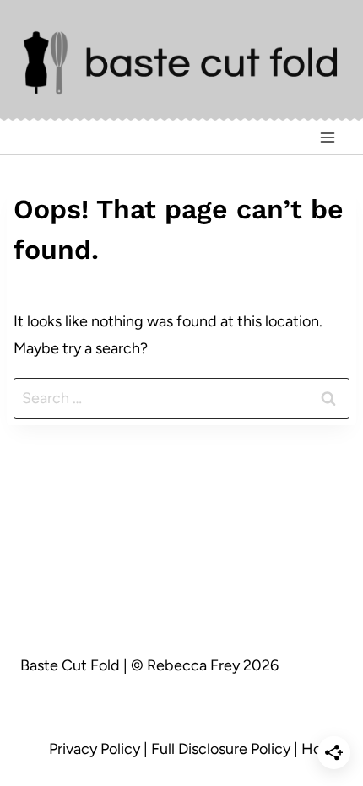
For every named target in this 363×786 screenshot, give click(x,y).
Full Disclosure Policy (220, 749)
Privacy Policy (94, 749)
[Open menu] (327, 138)
